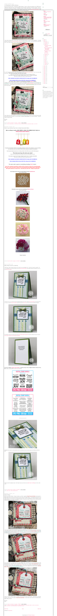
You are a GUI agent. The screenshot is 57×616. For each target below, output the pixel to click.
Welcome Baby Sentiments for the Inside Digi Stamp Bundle (12, 335)
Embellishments (32, 171)
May (45, 59)
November (46, 43)
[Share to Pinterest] (25, 122)
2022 (44, 68)
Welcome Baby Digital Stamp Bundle (23, 334)
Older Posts (39, 608)
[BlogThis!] (22, 122)
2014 (44, 78)
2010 (44, 83)
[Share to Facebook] (24, 122)
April (45, 60)
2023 (44, 67)
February (45, 63)
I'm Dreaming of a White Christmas (11, 5)
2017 (44, 74)
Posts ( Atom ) (10, 610)
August (45, 55)
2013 (44, 79)
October (45, 44)
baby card (8, 490)
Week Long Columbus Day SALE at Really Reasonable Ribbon (16, 128)
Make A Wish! (45, 14)
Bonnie (45, 16)
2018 (44, 73)
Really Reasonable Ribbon (22, 131)
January (45, 64)
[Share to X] (23, 122)
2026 (44, 39)
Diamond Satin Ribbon (14, 302)
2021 (44, 69)
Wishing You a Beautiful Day (47, 11)
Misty (44, 20)
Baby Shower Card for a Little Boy (11, 265)
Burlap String (24, 302)
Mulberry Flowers (31, 189)
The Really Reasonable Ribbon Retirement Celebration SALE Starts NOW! (48, 18)
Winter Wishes (7, 494)
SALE (31, 81)
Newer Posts (6, 608)
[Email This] (21, 122)
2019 (44, 72)
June (45, 58)
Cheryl (45, 13)
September (46, 54)
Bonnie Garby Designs (9, 269)
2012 (44, 80)
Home (23, 608)
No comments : (18, 489)
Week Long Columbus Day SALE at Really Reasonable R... (48, 48)
